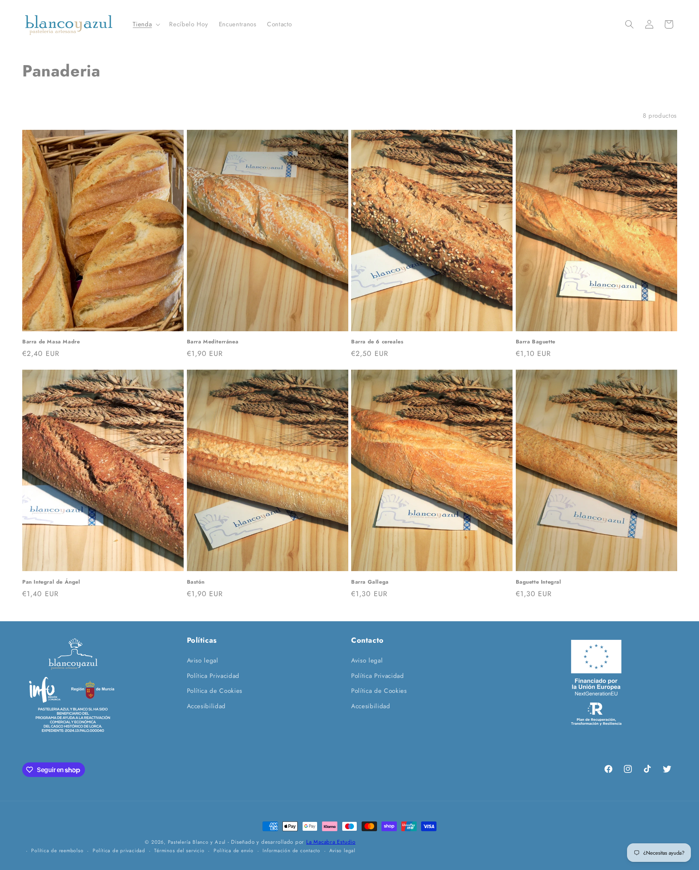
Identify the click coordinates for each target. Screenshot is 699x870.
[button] (145, 24)
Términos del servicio (179, 850)
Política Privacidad (213, 675)
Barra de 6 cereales (377, 342)
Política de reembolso (57, 850)
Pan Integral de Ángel (51, 582)
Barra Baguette (535, 342)
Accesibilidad (206, 706)
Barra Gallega (370, 582)
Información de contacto (291, 850)
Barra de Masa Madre (51, 342)
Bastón (196, 582)
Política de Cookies (215, 690)
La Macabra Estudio (331, 842)
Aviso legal (202, 660)
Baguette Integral (538, 582)
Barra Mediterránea (213, 342)
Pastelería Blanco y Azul (197, 842)
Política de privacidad (119, 850)
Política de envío (234, 850)
